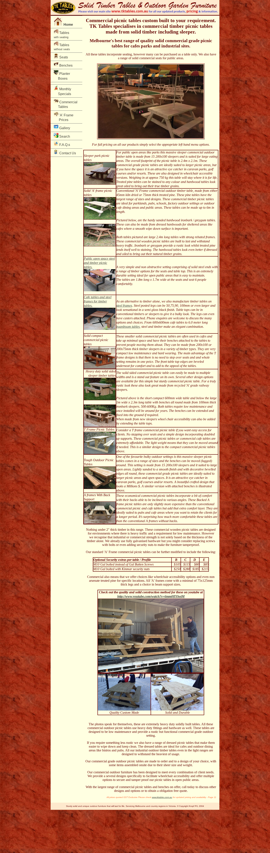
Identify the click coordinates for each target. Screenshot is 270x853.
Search (64, 136)
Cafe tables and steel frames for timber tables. (97, 301)
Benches (65, 65)
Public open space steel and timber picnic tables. (99, 263)
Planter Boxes (63, 76)
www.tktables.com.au (162, 797)
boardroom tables (128, 326)
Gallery (64, 128)
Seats (63, 57)
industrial (119, 537)
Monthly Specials (63, 91)
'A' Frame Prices (63, 117)
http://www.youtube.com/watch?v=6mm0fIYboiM (151, 596)
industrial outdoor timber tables (156, 750)
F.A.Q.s (64, 144)
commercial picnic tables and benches (144, 787)
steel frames (124, 305)
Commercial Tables (65, 104)
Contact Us (67, 153)
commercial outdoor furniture (112, 772)
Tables (61, 35)
